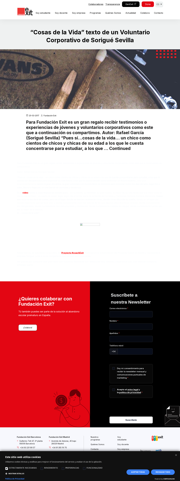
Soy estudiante (43, 13)
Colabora (145, 13)
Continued (120, 148)
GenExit (129, 4)
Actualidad (130, 13)
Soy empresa (78, 13)
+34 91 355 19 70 (59, 447)
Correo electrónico (118, 308)
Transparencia (112, 4)
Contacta (94, 449)
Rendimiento (51, 468)
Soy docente (61, 13)
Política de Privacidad (14, 479)
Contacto (158, 13)
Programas (95, 13)
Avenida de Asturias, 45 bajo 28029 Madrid (63, 442)
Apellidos (114, 333)
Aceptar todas (138, 472)
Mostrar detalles (16, 473)
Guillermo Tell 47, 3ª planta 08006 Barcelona (31, 442)
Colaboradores (95, 4)
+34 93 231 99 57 (27, 447)
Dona (147, 4)
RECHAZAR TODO (163, 472)
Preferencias (72, 468)
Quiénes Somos (113, 13)
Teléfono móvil (116, 345)
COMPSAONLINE (169, 479)
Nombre (113, 321)
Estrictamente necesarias (23, 468)
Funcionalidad (95, 468)
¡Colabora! (27, 327)
